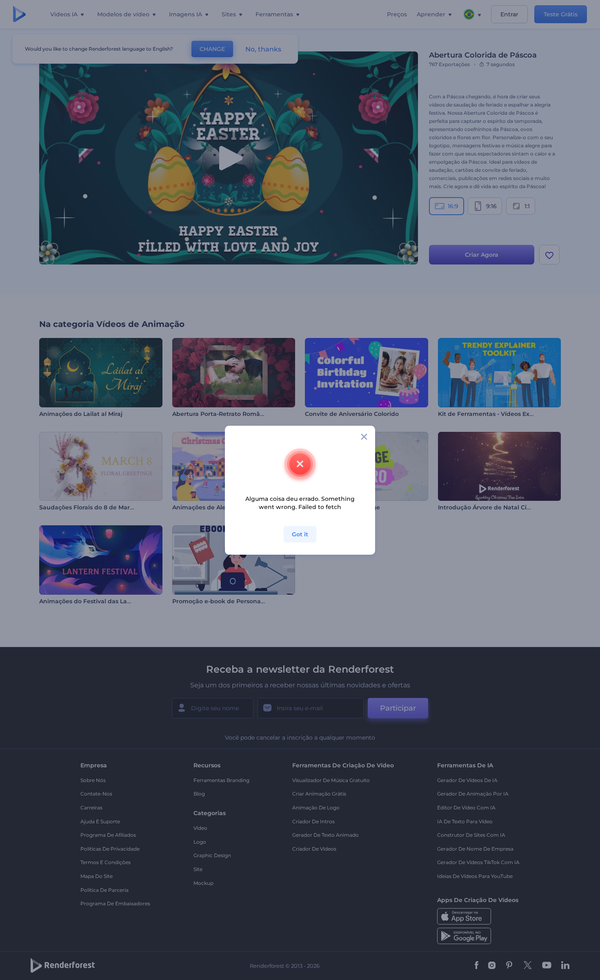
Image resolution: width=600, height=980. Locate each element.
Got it (300, 534)
